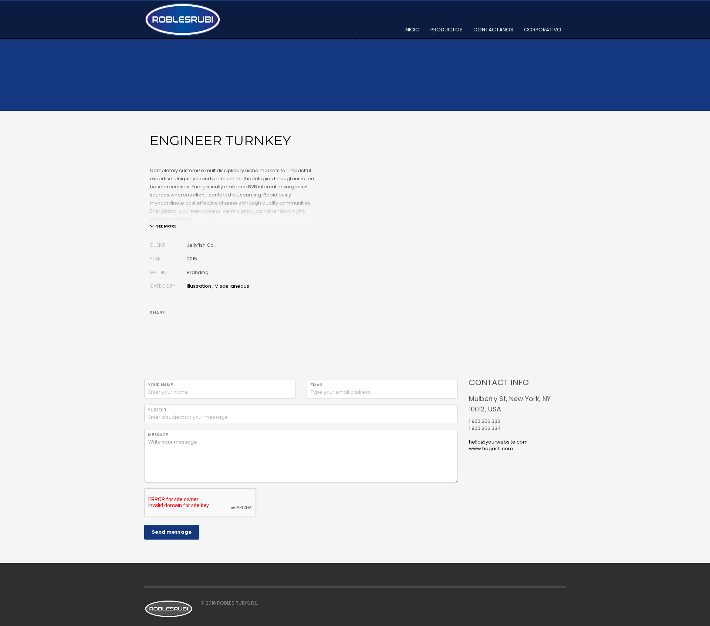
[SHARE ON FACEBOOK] (168, 322)
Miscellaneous (231, 286)
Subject (157, 410)
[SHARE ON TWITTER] (155, 322)
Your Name (160, 385)
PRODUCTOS (446, 29)
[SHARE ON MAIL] (207, 322)
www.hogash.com (491, 448)
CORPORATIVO (542, 29)
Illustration (199, 286)
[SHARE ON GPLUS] (181, 322)
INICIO (412, 29)
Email (316, 385)
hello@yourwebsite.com (498, 441)
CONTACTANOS (493, 29)
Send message (172, 532)
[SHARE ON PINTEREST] (194, 322)
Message (158, 434)
